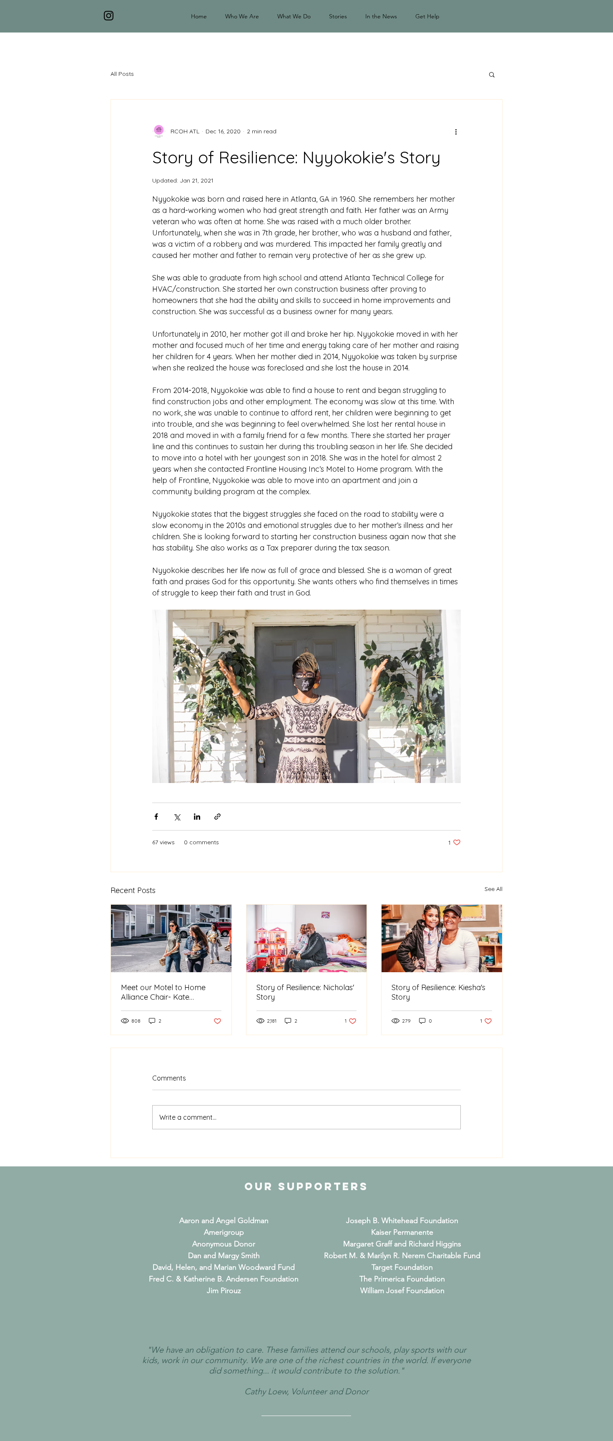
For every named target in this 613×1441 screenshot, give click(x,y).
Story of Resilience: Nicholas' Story (305, 992)
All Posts (122, 74)
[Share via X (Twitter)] (177, 817)
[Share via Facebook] (156, 817)
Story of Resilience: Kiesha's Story (438, 992)
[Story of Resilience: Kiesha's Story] (442, 938)
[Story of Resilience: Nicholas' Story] (306, 938)
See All (493, 889)
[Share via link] (217, 817)
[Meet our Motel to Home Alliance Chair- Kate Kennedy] (171, 938)
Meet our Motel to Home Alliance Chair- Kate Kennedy (163, 992)
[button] (492, 74)
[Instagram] (108, 15)
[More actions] (456, 131)
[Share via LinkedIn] (197, 817)
